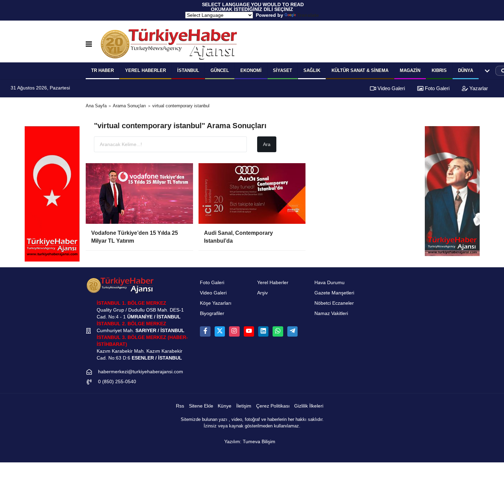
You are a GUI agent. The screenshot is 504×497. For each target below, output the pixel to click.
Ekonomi (251, 70)
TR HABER (102, 70)
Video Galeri (390, 88)
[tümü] (487, 71)
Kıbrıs (439, 70)
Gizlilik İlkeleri (308, 406)
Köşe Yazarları (215, 303)
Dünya (465, 70)
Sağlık (311, 70)
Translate (308, 15)
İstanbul (188, 70)
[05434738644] (278, 331)
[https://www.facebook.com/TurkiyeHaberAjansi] (205, 331)
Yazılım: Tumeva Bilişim (249, 441)
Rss (180, 406)
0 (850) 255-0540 (117, 381)
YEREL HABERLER (145, 70)
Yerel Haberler (272, 282)
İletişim (243, 406)
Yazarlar (478, 88)
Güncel (220, 70)
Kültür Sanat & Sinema (360, 70)
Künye (224, 406)
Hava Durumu (329, 282)
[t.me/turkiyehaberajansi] (292, 331)
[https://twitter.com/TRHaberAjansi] (220, 331)
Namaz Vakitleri (331, 313)
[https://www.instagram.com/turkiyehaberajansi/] (234, 331)
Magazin (410, 70)
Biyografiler (212, 313)
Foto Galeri (436, 88)
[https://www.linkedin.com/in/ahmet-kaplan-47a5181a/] (263, 331)
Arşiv (262, 292)
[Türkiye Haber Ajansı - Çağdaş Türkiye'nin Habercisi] (169, 44)
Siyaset (282, 70)
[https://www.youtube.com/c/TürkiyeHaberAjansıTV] (249, 331)
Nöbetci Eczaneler (334, 303)
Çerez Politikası (273, 406)
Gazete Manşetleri (334, 292)
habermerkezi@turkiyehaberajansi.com (140, 371)
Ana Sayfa (96, 105)
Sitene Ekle (201, 406)
